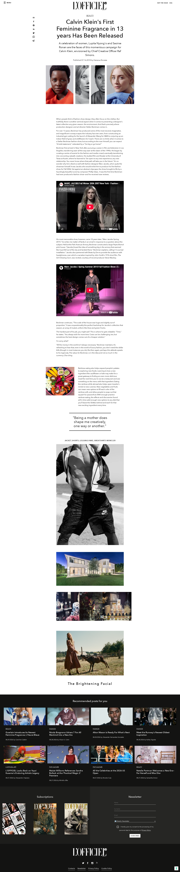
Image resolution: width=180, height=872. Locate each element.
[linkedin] (33, 29)
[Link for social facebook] (88, 863)
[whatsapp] (33, 37)
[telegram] (33, 41)
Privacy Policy (146, 830)
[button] (87, 819)
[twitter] (33, 33)
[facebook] (33, 22)
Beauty (90, 16)
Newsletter (82, 868)
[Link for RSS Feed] (97, 863)
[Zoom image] (60, 381)
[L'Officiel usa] (90, 6)
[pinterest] (33, 26)
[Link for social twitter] (83, 863)
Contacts (71, 868)
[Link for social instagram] (92, 863)
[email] (33, 18)
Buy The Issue (162, 3)
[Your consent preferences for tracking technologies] (176, 868)
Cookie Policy (106, 868)
